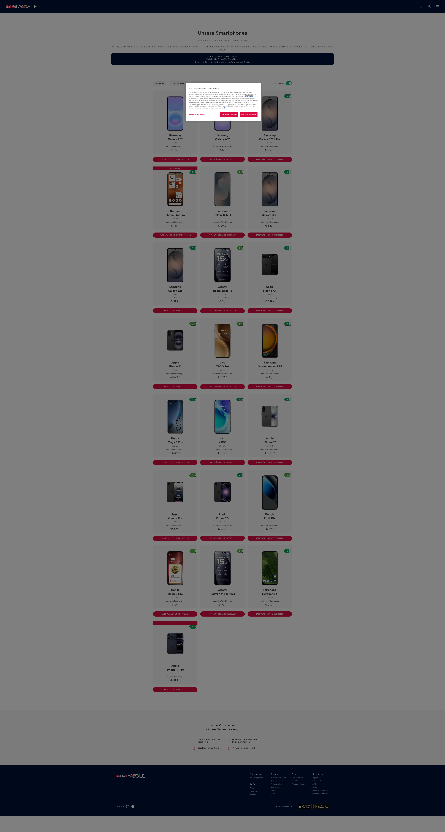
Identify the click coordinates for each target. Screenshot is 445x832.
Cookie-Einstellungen (196, 114)
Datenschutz (249, 96)
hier (225, 108)
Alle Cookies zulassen (248, 114)
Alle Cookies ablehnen (229, 114)
